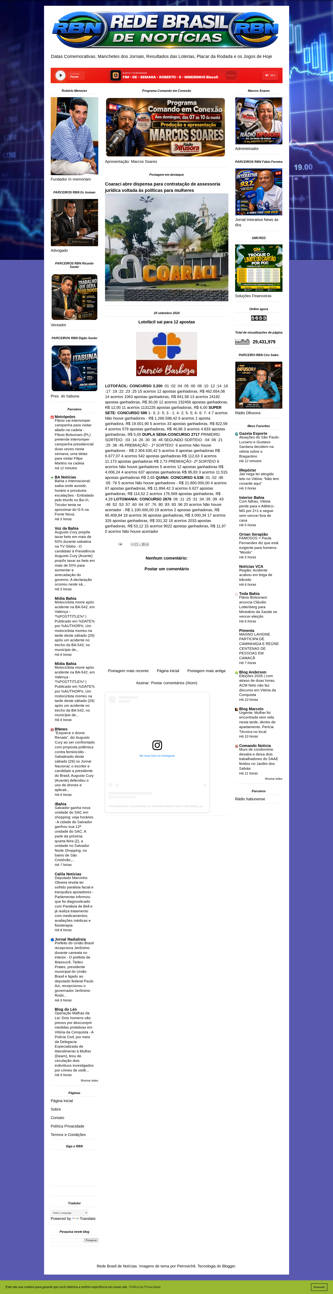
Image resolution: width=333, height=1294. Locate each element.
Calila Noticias (68, 874)
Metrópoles (65, 417)
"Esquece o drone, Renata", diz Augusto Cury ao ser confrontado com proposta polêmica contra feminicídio (75, 742)
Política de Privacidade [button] (145, 1287)
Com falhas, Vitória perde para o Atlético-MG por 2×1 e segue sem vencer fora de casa (256, 510)
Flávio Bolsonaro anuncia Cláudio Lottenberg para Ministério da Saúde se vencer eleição (258, 606)
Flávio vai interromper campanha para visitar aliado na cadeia (73, 425)
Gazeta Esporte (253, 433)
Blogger (228, 1266)
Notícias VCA (251, 566)
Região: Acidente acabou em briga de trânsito (255, 575)
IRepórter (247, 470)
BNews (61, 729)
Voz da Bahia (66, 528)
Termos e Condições (68, 1135)
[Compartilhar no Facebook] (143, 544)
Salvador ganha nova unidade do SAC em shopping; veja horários (74, 812)
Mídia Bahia (65, 598)
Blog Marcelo (251, 709)
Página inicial (168, 671)
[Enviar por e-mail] (133, 544)
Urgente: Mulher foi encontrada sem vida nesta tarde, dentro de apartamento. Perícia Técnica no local (257, 722)
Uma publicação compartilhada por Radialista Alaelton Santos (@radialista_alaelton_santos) (164, 806)
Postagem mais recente (128, 671)
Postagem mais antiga (206, 671)
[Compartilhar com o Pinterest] (147, 544)
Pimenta (246, 630)
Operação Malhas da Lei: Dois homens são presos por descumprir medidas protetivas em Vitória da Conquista (73, 1022)
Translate (88, 1218)
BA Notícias (65, 477)
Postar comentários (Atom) (174, 683)
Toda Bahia (249, 593)
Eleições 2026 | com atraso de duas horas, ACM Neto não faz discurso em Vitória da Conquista (257, 685)
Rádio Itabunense (250, 799)
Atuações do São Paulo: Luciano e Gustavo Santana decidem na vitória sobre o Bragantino (259, 446)
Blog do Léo (66, 1009)
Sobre (56, 1109)
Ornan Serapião (253, 534)
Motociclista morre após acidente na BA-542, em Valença (75, 607)
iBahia (60, 804)
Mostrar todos (89, 1080)
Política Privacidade (67, 1126)
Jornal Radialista (70, 939)
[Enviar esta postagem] (120, 543)
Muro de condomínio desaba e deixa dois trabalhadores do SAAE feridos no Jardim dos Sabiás (258, 758)
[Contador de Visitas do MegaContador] (259, 319)
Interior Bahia (251, 497)
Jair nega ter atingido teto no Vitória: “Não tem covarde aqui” (259, 478)
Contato (57, 1118)
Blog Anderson (252, 672)
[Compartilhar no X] (140, 544)
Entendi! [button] (319, 1287)
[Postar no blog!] (136, 544)
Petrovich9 (186, 1266)
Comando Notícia (255, 746)
